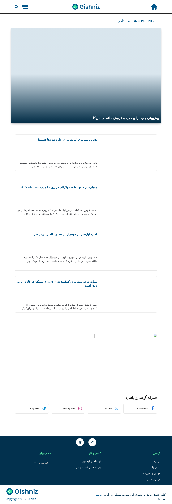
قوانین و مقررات (151, 473)
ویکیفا (99, 494)
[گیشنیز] (86, 7)
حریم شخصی (153, 479)
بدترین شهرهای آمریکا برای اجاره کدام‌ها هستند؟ (67, 139)
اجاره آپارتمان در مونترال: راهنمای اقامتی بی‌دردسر (65, 234)
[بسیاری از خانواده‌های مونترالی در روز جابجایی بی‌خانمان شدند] (128, 200)
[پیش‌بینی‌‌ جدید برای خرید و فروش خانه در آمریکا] (86, 75)
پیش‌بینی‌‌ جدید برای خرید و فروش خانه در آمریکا (126, 118)
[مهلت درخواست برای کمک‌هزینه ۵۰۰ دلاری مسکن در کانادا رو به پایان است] (128, 294)
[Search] (17, 7)
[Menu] (25, 7)
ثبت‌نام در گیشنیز (92, 461)
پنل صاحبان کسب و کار (88, 467)
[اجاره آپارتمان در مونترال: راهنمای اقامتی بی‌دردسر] (128, 247)
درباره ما (155, 461)
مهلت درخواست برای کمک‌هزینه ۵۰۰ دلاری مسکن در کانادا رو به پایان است (57, 283)
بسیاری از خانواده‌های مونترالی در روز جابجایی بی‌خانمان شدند (59, 187)
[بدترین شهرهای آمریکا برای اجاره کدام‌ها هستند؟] (128, 153)
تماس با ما (155, 467)
